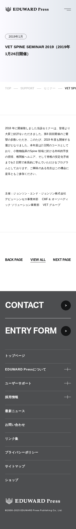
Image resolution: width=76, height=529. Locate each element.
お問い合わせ (15, 424)
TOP (8, 88)
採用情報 (11, 397)
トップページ (15, 355)
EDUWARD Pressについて (25, 369)
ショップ (11, 480)
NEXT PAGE (62, 260)
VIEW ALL (37, 260)
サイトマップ (15, 466)
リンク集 (11, 438)
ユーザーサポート (18, 383)
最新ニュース (15, 411)
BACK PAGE (14, 260)
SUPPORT (27, 88)
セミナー (50, 88)
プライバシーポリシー (21, 452)
